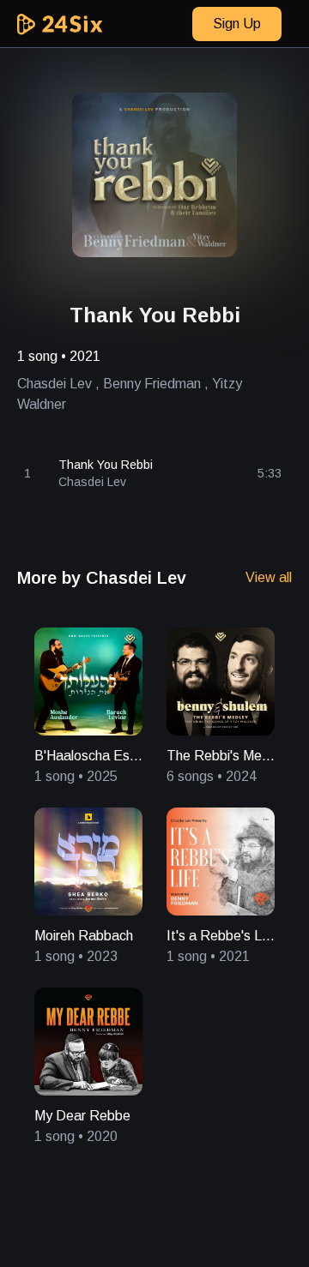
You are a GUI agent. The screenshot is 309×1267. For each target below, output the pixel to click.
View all (268, 577)
